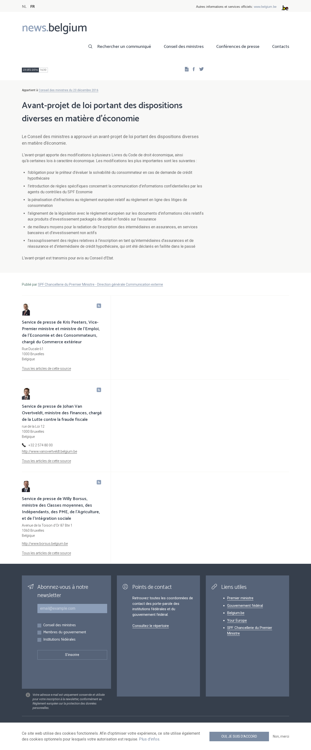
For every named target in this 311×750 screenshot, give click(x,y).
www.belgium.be (265, 7)
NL (24, 6)
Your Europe (237, 620)
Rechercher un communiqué (124, 46)
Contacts (280, 46)
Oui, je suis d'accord (239, 736)
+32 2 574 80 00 (40, 445)
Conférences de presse (237, 46)
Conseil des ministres (184, 46)
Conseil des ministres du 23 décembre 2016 (68, 90)
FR (32, 6)
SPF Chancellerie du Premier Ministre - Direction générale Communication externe (100, 284)
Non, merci (281, 736)
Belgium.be (235, 613)
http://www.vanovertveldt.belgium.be (49, 451)
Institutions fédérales (59, 640)
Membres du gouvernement (64, 632)
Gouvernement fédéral (245, 605)
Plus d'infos (149, 739)
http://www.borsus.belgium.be (45, 544)
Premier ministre (240, 598)
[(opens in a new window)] (192, 69)
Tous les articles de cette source (46, 369)
